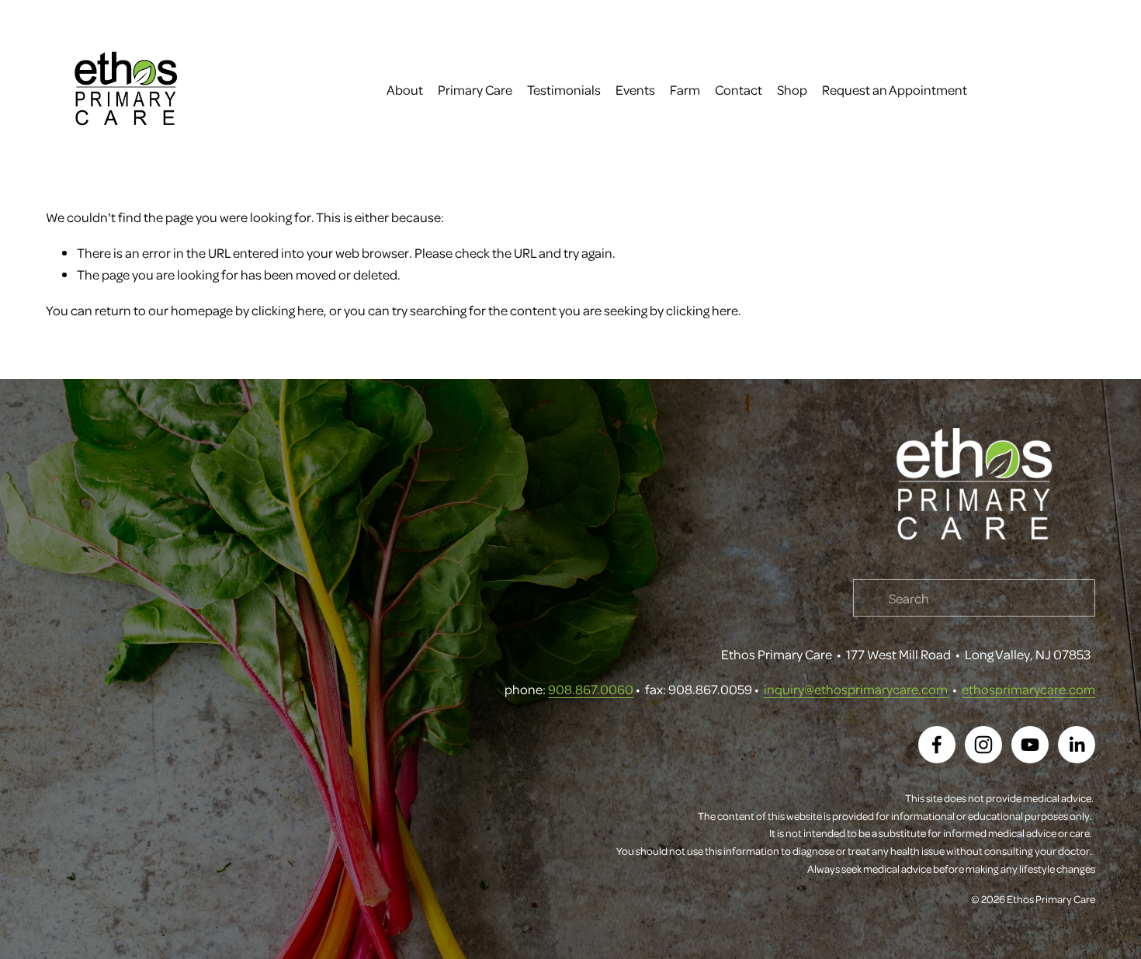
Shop (792, 89)
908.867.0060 (590, 688)
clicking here (287, 309)
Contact (738, 89)
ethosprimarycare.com (1028, 688)
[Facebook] (936, 744)
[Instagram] (983, 744)
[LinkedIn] (1076, 744)
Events (635, 89)
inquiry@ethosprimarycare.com (856, 688)
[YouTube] (1030, 744)
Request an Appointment (894, 89)
